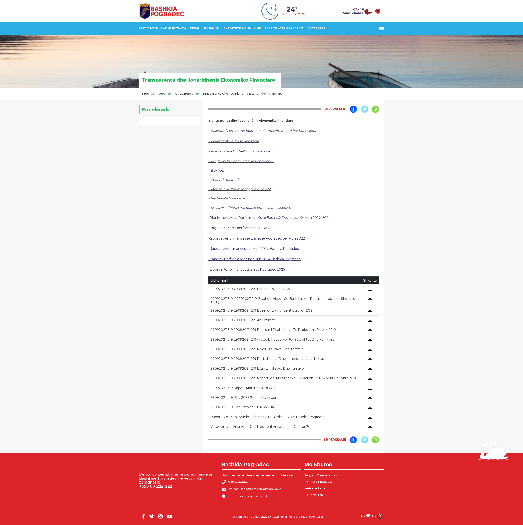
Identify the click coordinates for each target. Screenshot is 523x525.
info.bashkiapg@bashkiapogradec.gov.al (255, 489)
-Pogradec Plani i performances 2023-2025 (243, 228)
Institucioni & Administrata (162, 28)
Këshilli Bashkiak (204, 28)
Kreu (145, 93)
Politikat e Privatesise (318, 481)
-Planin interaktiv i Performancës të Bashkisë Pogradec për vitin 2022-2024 (269, 218)
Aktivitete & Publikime (242, 28)
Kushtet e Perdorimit (318, 488)
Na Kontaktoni (313, 494)
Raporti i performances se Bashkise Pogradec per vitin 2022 (256, 238)
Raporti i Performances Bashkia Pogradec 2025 (246, 269)
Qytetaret (316, 28)
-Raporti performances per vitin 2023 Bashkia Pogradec (253, 249)
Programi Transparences (320, 475)
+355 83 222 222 (238, 482)
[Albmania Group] (378, 516)
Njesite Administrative (284, 28)
